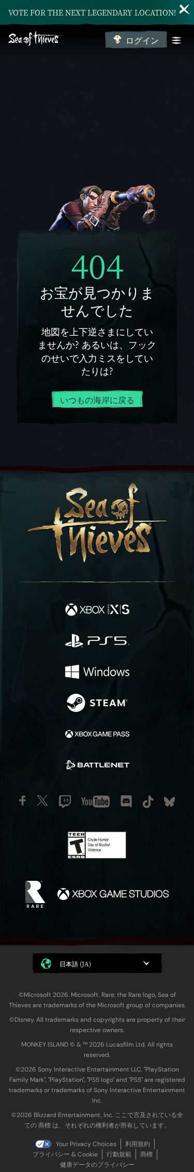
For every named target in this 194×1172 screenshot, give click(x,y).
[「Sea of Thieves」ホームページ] (54, 39)
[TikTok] (148, 801)
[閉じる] (185, 9)
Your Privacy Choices (86, 1144)
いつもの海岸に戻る (97, 400)
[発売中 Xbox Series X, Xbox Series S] (97, 610)
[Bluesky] (169, 801)
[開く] (176, 40)
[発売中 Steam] (97, 704)
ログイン (142, 40)
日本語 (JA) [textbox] (75, 963)
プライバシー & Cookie (65, 1154)
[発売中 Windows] (97, 673)
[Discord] (126, 801)
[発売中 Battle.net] (97, 766)
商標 (146, 1154)
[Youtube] (95, 801)
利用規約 (137, 1144)
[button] (97, 963)
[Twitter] (42, 800)
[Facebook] (22, 800)
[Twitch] (65, 801)
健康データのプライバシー (97, 1165)
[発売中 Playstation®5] (97, 642)
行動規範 (119, 1154)
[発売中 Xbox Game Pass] (97, 735)
